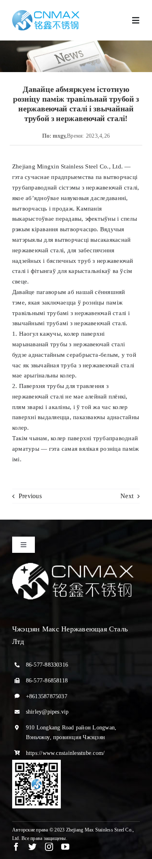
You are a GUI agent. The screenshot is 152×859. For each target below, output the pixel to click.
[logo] (45, 13)
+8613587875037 (46, 696)
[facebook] (16, 847)
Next (126, 495)
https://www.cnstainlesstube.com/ (65, 753)
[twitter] (32, 847)
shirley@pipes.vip (47, 712)
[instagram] (49, 847)
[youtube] (65, 847)
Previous (30, 495)
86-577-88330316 (47, 665)
